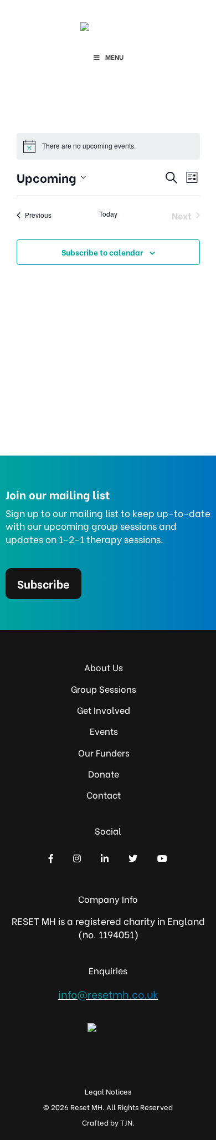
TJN (126, 1122)
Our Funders (104, 752)
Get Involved (103, 709)
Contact (103, 794)
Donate (103, 773)
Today (108, 213)
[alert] (108, 146)
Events (104, 730)
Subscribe (43, 583)
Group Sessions (103, 688)
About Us (103, 667)
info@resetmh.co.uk (108, 993)
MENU (114, 57)
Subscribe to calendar (102, 252)
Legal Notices (108, 1091)
